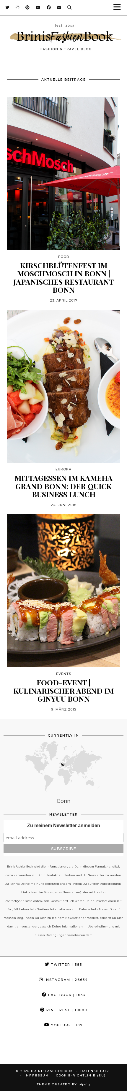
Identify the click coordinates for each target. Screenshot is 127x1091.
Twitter (66, 964)
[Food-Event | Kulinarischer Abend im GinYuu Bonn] (63, 590)
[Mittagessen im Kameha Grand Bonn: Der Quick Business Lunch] (63, 386)
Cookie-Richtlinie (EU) (81, 1075)
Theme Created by (63, 1084)
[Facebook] (49, 7)
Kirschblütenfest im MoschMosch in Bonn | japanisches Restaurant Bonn (63, 277)
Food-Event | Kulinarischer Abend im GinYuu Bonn (63, 690)
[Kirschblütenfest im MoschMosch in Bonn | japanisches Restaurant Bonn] (63, 173)
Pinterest (66, 1010)
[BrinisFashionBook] (63, 38)
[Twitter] (7, 7)
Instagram (65, 980)
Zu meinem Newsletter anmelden (63, 825)
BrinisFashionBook (52, 1071)
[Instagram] (17, 7)
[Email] (59, 7)
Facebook (66, 995)
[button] (119, 7)
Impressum (37, 1075)
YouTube (66, 1025)
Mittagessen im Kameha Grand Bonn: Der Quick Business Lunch (63, 486)
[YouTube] (38, 7)
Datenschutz (94, 1071)
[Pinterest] (27, 7)
